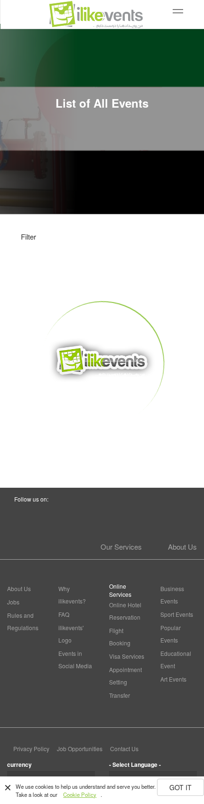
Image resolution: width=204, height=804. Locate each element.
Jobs (13, 602)
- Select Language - (135, 764)
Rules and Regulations (22, 621)
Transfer (119, 695)
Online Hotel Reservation (125, 611)
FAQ (63, 614)
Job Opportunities (79, 748)
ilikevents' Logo (70, 633)
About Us (182, 547)
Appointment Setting (125, 675)
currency (19, 764)
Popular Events (170, 633)
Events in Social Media (75, 659)
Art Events (173, 679)
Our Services (121, 547)
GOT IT (180, 787)
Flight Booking (119, 636)
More (102, 443)
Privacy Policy (31, 748)
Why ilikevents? (72, 594)
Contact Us (124, 748)
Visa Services (126, 656)
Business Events (172, 594)
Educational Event (175, 659)
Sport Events (176, 614)
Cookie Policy (79, 794)
